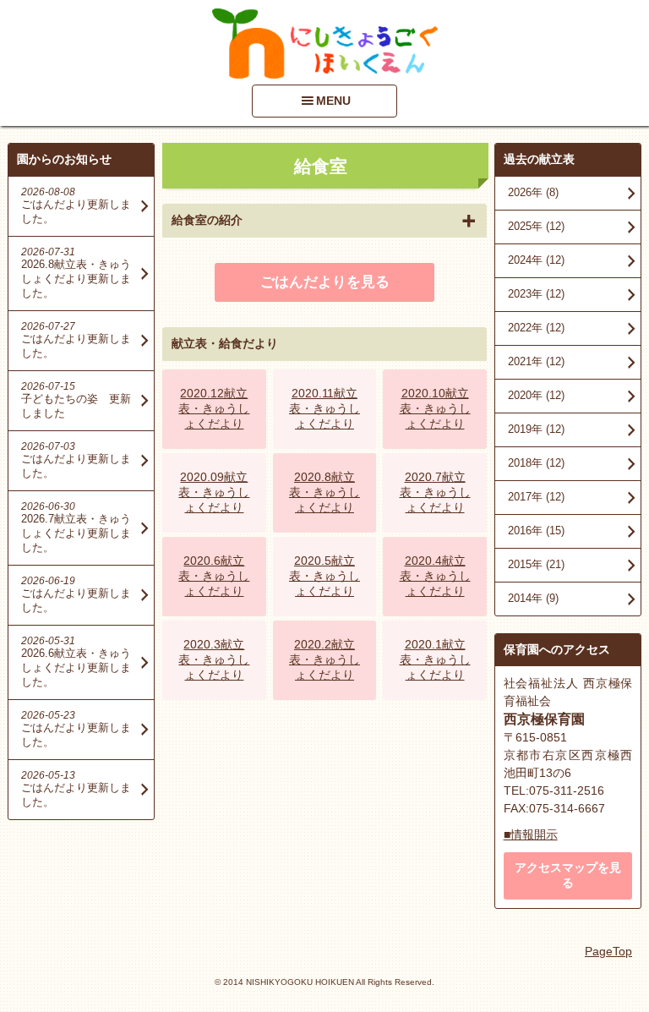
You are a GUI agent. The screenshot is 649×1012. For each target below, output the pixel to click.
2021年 (536, 361)
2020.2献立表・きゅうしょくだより (324, 659)
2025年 (536, 226)
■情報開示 (531, 834)
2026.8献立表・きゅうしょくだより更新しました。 (76, 278)
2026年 (533, 192)
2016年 (536, 530)
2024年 (536, 260)
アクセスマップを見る (568, 875)
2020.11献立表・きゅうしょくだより (324, 408)
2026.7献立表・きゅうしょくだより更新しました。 (76, 533)
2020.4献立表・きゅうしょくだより (435, 576)
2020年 (536, 395)
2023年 (536, 293)
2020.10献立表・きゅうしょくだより (435, 408)
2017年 (536, 496)
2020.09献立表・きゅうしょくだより (213, 492)
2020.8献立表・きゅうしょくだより (324, 492)
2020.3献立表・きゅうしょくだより (213, 659)
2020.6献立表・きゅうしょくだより (213, 576)
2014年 (533, 598)
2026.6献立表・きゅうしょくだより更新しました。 (76, 667)
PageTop (608, 951)
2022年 (536, 327)
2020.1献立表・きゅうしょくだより (435, 659)
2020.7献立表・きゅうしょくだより (435, 492)
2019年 (536, 429)
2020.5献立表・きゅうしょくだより (324, 576)
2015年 (536, 564)
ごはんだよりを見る (325, 282)
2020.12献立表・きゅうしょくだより (213, 408)
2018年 (536, 463)
